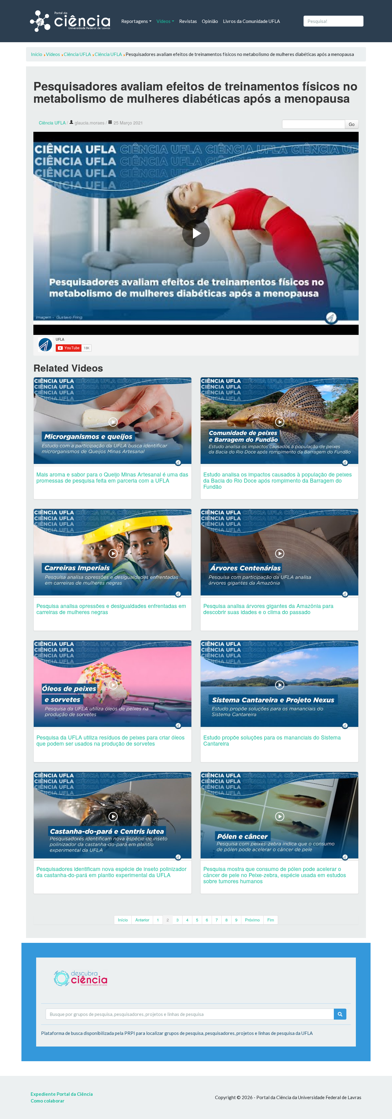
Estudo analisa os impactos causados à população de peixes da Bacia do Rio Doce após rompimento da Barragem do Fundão (277, 480)
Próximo (252, 920)
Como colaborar (47, 1100)
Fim (270, 920)
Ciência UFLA (52, 123)
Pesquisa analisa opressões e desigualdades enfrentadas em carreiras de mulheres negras (111, 609)
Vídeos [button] (163, 21)
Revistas (188, 21)
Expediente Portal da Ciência (62, 1094)
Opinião (210, 21)
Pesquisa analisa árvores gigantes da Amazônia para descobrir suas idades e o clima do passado (268, 609)
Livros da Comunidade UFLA (251, 21)
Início (123, 920)
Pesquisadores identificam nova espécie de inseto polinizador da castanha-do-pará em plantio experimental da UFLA (111, 872)
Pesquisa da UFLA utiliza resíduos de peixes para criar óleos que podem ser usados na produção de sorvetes (110, 740)
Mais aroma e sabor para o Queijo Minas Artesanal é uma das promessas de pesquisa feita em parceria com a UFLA (112, 477)
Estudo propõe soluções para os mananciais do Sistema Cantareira (272, 740)
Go (352, 124)
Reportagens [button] (134, 21)
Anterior (142, 920)
